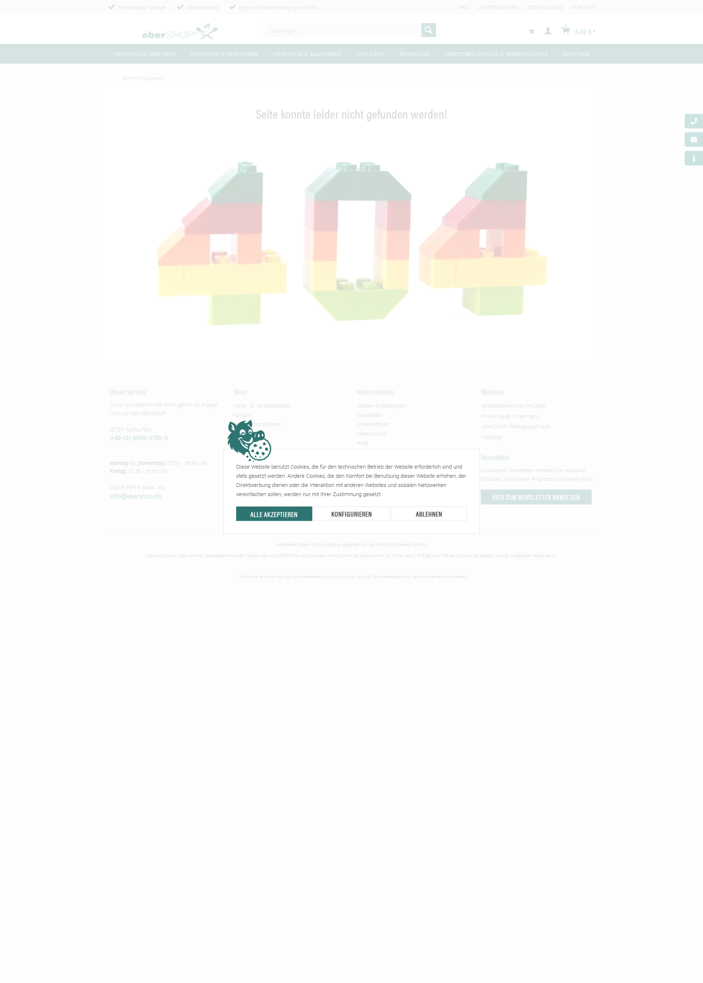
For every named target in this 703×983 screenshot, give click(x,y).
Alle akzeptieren (274, 514)
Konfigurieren (351, 513)
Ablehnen (429, 513)
